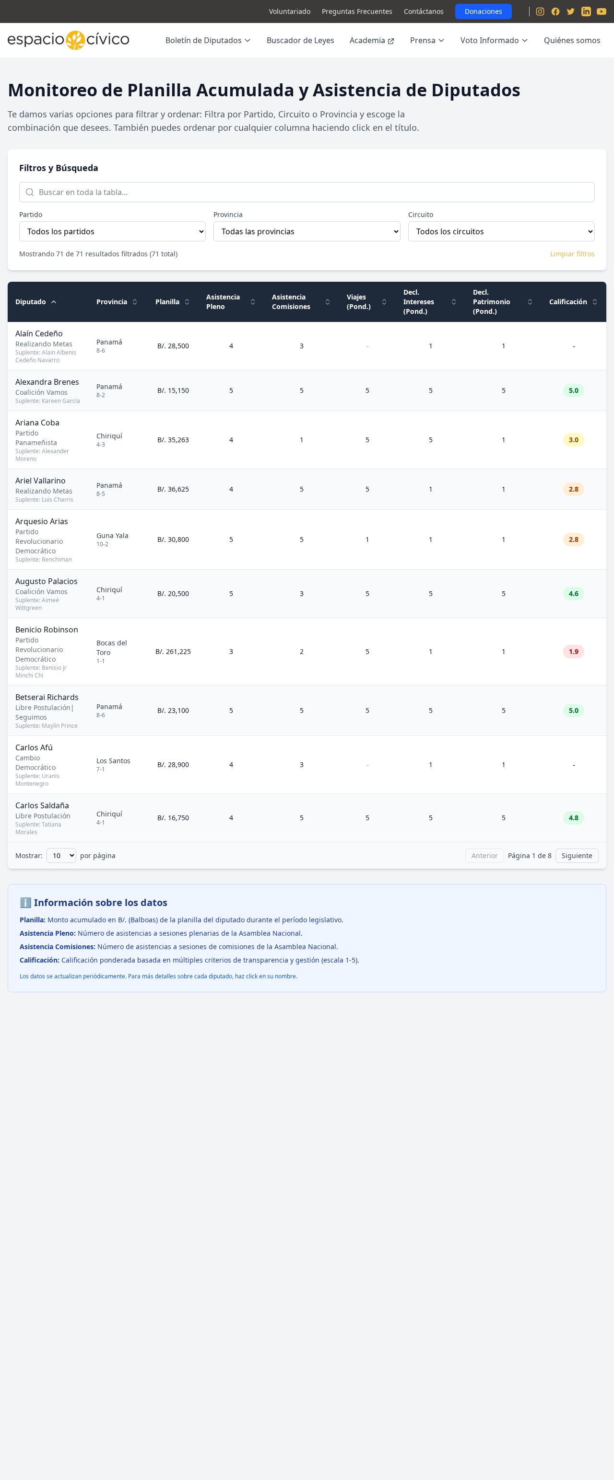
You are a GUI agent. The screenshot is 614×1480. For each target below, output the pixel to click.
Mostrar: (29, 855)
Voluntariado (289, 11)
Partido (30, 214)
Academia (367, 40)
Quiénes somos (572, 40)
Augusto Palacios (46, 581)
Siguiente (577, 855)
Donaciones (483, 11)
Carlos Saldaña (42, 805)
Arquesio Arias (41, 521)
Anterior (485, 855)
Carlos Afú (34, 747)
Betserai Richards (47, 697)
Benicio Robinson (46, 629)
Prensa (423, 40)
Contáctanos (424, 11)
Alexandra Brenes (47, 382)
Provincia (228, 214)
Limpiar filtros (572, 253)
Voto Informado (489, 40)
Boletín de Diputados (203, 40)
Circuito (420, 214)
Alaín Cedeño (39, 333)
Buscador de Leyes (300, 40)
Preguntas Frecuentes (357, 11)
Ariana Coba (37, 422)
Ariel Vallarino (40, 480)
